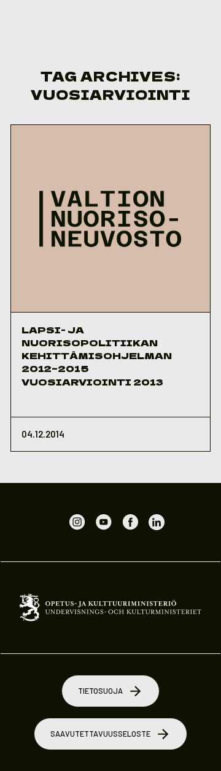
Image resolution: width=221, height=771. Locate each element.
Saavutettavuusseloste (100, 734)
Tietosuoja (100, 691)
